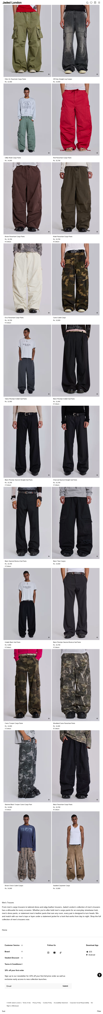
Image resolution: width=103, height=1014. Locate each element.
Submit (65, 986)
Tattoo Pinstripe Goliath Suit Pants (16, 399)
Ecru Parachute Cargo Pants (14, 317)
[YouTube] (54, 952)
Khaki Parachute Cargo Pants (62, 236)
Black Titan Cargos (59, 561)
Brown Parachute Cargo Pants (15, 236)
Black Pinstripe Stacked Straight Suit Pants (19, 480)
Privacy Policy (37, 1002)
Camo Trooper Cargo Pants (14, 723)
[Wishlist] (91, 3)
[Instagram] (48, 952)
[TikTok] (61, 952)
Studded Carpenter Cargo (61, 885)
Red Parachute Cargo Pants (62, 158)
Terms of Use (27, 1002)
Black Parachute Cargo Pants (62, 804)
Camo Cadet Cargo (59, 317)
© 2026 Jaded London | (14, 1002)
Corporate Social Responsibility (79, 1002)
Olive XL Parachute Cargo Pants (15, 79)
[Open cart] (95, 2)
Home (4, 930)
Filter (99, 1011)
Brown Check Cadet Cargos (14, 885)
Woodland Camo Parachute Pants (64, 723)
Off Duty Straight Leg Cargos (62, 79)
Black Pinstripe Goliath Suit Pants (64, 399)
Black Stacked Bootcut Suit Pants (16, 561)
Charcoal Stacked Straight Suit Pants (65, 480)
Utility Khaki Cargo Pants (13, 158)
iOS (90, 952)
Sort (3, 1011)
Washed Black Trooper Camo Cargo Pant (18, 804)
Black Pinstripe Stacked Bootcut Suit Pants (67, 642)
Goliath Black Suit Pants (12, 642)
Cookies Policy (47, 1002)
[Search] (87, 2)
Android (92, 955)
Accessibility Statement (61, 1002)
